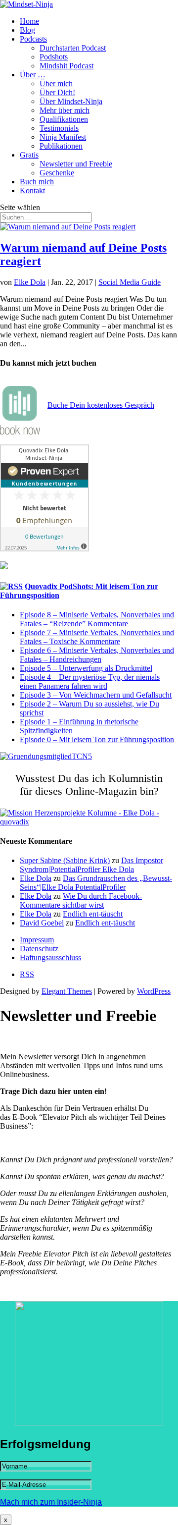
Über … (32, 74)
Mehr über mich (64, 110)
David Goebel (42, 923)
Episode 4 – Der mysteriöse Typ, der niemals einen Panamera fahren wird (90, 681)
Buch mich (37, 181)
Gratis (29, 155)
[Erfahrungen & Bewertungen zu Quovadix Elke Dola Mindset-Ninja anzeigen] (44, 549)
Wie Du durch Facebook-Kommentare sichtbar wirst (81, 900)
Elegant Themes (67, 991)
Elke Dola (29, 282)
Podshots (54, 57)
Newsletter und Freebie (76, 164)
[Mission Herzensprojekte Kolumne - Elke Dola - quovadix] (89, 821)
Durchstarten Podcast (73, 48)
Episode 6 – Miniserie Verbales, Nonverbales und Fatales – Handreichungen (97, 654)
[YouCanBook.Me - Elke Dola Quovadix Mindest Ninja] (20, 432)
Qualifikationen (64, 119)
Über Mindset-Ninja (71, 101)
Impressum (37, 939)
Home (29, 21)
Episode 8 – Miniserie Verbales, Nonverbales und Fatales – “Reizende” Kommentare (97, 619)
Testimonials (59, 128)
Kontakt (32, 190)
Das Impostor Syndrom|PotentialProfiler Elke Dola (91, 864)
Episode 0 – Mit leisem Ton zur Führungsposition (97, 739)
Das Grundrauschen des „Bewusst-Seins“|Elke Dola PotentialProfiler (96, 882)
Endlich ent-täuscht (93, 914)
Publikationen (61, 146)
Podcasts (33, 39)
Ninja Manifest (63, 137)
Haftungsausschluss (50, 957)
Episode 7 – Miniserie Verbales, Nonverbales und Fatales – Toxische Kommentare (97, 637)
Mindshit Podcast (66, 65)
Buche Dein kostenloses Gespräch (100, 405)
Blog (27, 30)
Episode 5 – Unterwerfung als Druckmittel (86, 668)
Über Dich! (57, 92)
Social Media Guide (129, 282)
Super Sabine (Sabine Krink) (65, 860)
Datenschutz (39, 948)
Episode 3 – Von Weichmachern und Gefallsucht (96, 695)
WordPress (154, 991)
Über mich (56, 83)
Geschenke (57, 172)
